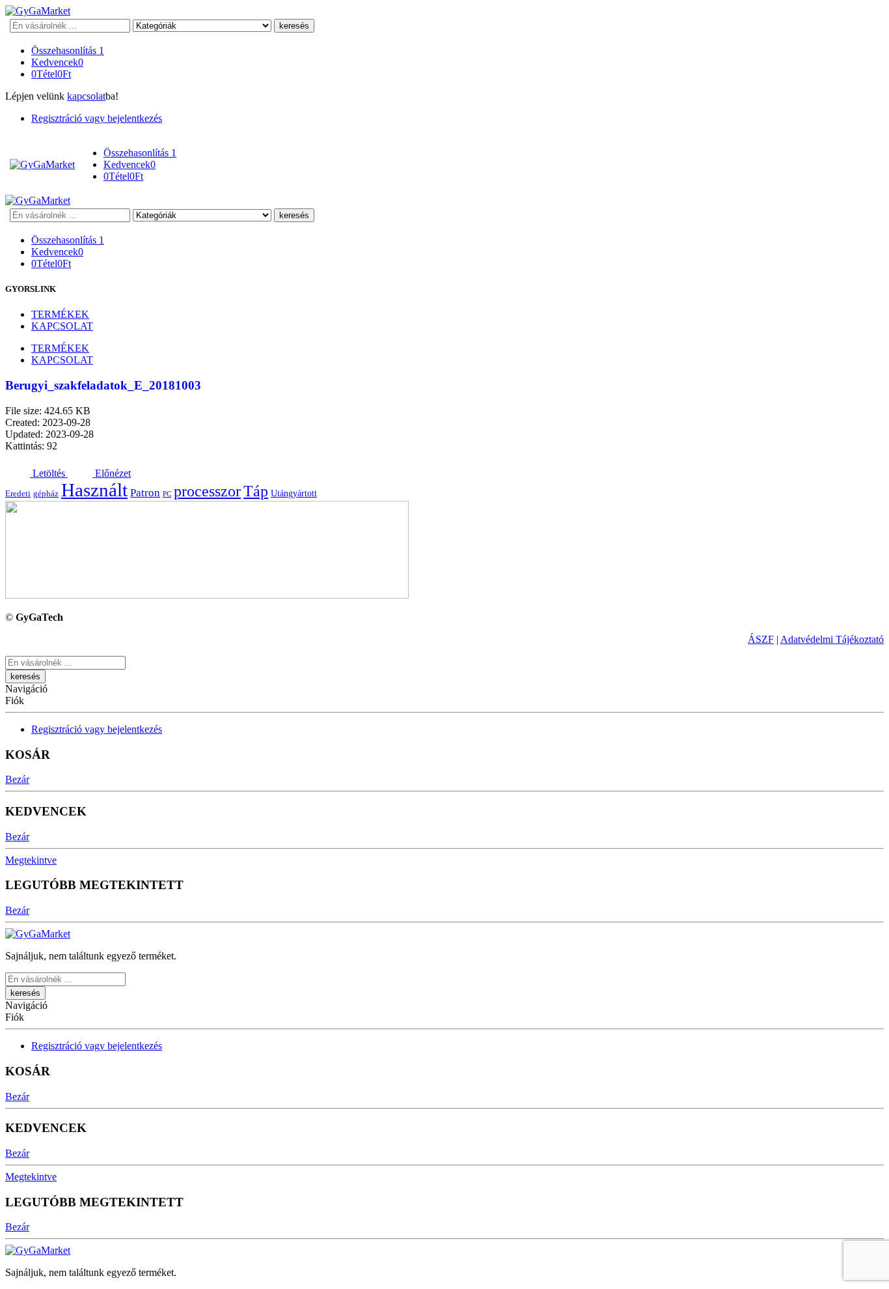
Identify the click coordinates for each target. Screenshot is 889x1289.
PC (167, 494)
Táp (255, 491)
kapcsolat (86, 96)
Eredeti (18, 493)
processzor (207, 491)
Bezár (17, 779)
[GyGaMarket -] (37, 10)
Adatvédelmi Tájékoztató (832, 639)
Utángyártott (294, 493)
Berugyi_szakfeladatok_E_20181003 (103, 385)
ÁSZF (761, 639)
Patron (145, 493)
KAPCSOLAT (62, 326)
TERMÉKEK (60, 314)
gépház (46, 493)
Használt (94, 489)
